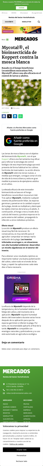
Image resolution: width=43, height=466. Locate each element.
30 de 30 (26, 422)
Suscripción (8, 419)
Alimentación (29, 416)
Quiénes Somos (9, 407)
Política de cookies (17, 444)
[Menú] (7, 39)
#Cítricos (4, 13)
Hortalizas (28, 407)
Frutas (26, 404)
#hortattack (24, 13)
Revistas (6, 413)
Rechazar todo (21, 461)
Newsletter (8, 416)
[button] (39, 22)
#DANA (13, 13)
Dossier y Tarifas (10, 410)
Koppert (5, 159)
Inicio (5, 404)
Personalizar (21, 455)
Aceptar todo (21, 450)
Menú (3, 40)
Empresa (27, 410)
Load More (21, 360)
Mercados (27, 413)
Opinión (26, 419)
